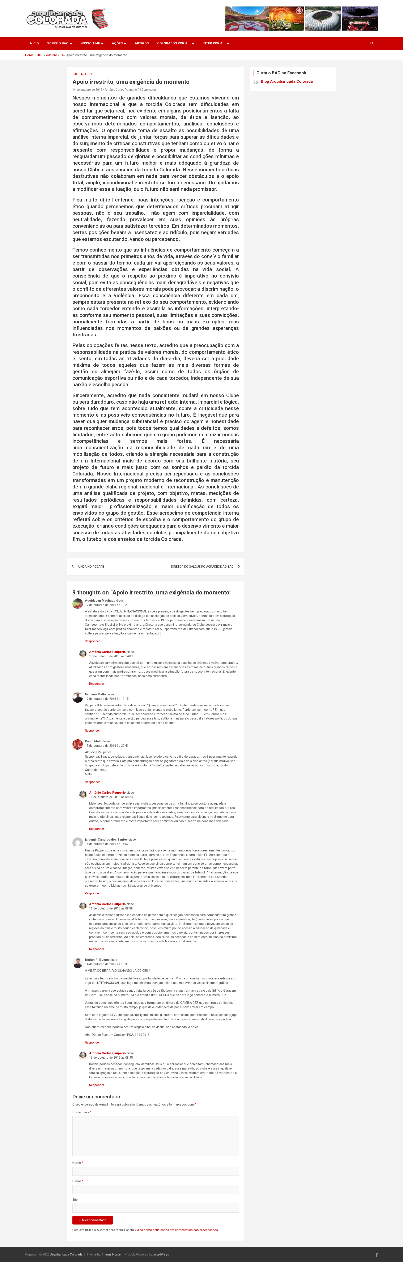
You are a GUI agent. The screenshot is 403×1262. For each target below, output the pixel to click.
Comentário (81, 1112)
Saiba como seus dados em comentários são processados (176, 1230)
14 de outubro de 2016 (87, 89)
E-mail (77, 1181)
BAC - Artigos (83, 74)
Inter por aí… (214, 43)
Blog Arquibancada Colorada (287, 81)
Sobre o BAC (57, 43)
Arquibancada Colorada (66, 1254)
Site (75, 1199)
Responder (92, 641)
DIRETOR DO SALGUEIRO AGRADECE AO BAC (202, 566)
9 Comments (148, 89)
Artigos (142, 43)
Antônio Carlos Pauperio (121, 89)
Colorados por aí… (174, 43)
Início (34, 43)
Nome (77, 1163)
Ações (117, 43)
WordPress (161, 1254)
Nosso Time (90, 43)
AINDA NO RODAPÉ (91, 566)
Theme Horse (111, 1254)
